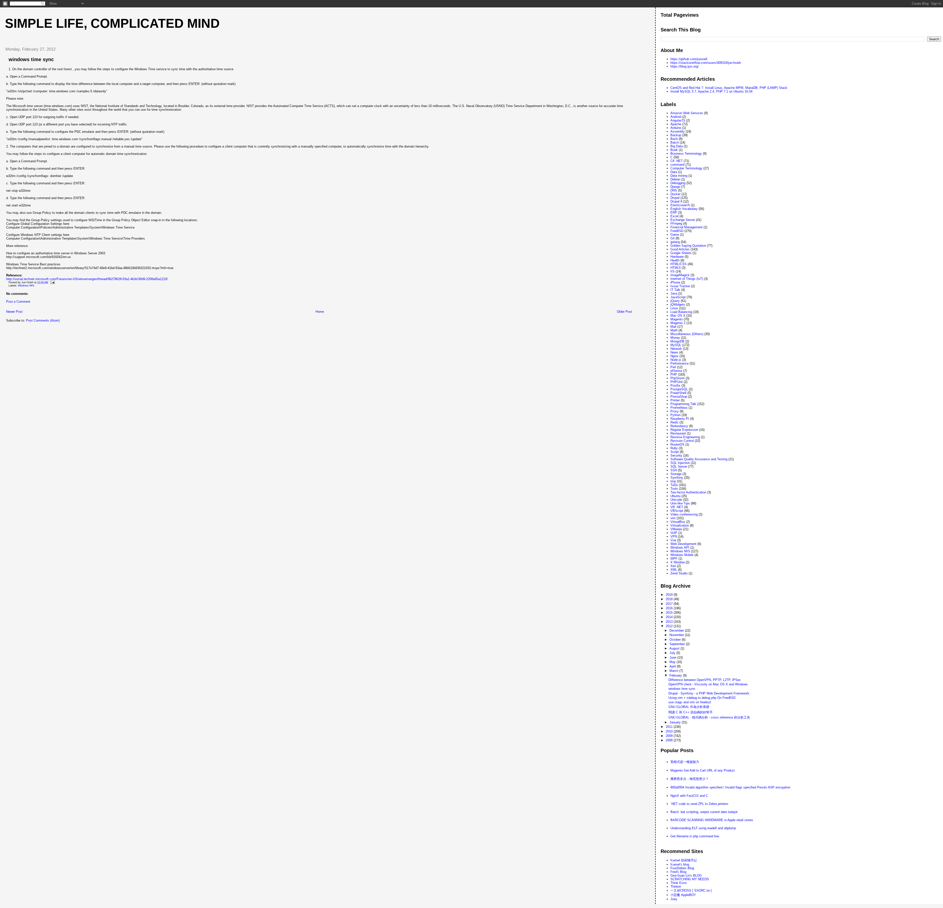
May (673, 662)
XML (673, 569)
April (673, 666)
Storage (675, 474)
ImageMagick (680, 275)
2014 (670, 617)
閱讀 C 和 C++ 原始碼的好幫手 (690, 712)
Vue (673, 540)
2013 (670, 621)
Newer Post (14, 311)
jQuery (675, 301)
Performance (679, 363)
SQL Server (678, 466)
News (674, 352)
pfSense (676, 371)
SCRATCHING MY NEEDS (689, 879)
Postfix (675, 385)
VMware (676, 529)
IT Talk (675, 290)
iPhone (675, 282)
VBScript (676, 511)
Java (673, 293)
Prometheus (679, 407)
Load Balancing (681, 312)
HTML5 (675, 268)
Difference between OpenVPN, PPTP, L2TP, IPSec (704, 680)
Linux (674, 308)
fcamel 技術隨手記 (683, 860)
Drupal (675, 198)
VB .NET (676, 507)
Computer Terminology (686, 168)
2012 (670, 626)
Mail (673, 326)
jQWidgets (677, 304)
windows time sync (31, 59)
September (677, 644)
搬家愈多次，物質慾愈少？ (689, 779)
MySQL (675, 345)
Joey (673, 899)
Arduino (675, 128)
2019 (670, 594)
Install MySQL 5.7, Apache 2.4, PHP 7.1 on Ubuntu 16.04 (711, 91)
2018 (670, 599)
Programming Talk (683, 404)
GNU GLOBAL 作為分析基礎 (688, 707)
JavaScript (678, 297)
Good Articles (680, 249)
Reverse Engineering (685, 437)
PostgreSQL (679, 389)
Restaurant (678, 433)
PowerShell (678, 393)
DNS (673, 190)
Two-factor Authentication (688, 492)
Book (674, 150)
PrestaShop (678, 396)
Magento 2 (677, 323)
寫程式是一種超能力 (684, 762)
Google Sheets (681, 253)
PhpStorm (677, 378)
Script (674, 452)
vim (673, 518)
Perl (673, 367)
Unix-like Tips (680, 503)
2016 (670, 608)
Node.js (675, 360)
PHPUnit (676, 382)
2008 (670, 740)
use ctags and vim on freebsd (689, 702)
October (675, 639)
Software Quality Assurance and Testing (698, 459)
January (675, 722)
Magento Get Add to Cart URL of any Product (702, 770)
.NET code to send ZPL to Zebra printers (699, 804)
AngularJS (677, 120)
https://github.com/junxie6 (688, 59)
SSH (673, 470)
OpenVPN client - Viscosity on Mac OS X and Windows (708, 684)
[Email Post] (52, 282)
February (676, 675)
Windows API (679, 547)
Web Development (683, 544)
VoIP (673, 533)
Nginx (674, 356)
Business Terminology (686, 153)
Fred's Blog (678, 872)
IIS (672, 271)
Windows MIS (26, 285)
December (677, 630)
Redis (674, 422)
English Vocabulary (684, 209)
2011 (670, 727)
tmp (673, 481)
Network (676, 349)
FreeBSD (676, 231)
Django (675, 187)
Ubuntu (675, 496)
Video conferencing (684, 514)
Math (674, 330)
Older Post (624, 311)
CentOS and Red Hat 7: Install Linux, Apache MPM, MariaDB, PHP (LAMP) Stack (728, 88)
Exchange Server (682, 220)
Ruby (674, 448)
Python (675, 415)
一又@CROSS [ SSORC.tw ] (691, 890)
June (673, 657)
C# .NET (676, 161)
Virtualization (679, 525)
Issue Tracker (680, 286)
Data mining (678, 175)
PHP (673, 374)
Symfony (676, 477)
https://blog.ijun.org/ (684, 66)
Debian (675, 179)
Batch (674, 142)
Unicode (676, 499)
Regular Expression (684, 430)
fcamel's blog (679, 864)
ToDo (674, 485)
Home (320, 311)
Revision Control (682, 441)
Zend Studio (679, 573)
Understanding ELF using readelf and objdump (703, 828)
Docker (675, 194)
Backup (675, 135)
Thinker (675, 886)
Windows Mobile (681, 555)
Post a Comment (18, 301)
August (674, 648)
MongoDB (677, 341)
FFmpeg (676, 223)
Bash (674, 139)
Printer (675, 400)
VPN (673, 536)
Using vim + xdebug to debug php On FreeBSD (701, 698)
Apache (675, 124)
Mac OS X (677, 315)
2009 (670, 736)
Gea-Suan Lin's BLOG (686, 875)
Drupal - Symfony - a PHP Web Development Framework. (709, 693)
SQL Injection (680, 463)
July (672, 653)
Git (672, 238)
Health (675, 260)
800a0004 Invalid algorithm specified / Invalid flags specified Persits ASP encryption (730, 787)
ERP (673, 212)
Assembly (677, 131)
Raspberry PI (679, 418)
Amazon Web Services (686, 113)
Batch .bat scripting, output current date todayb (703, 812)
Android (675, 117)
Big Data (676, 146)
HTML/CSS (678, 264)
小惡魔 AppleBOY (683, 895)
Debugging (677, 183)
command (677, 164)
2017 (670, 604)
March (674, 671)
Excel (674, 216)
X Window (677, 562)
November (677, 635)
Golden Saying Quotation (688, 245)
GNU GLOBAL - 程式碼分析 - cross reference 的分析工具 (709, 717)
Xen (673, 566)
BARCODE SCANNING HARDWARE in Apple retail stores (711, 820)
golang (675, 242)
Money (675, 337)
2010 (670, 731)
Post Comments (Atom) (43, 320)
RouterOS (677, 444)
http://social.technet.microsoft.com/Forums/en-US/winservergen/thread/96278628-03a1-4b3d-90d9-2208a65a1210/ (87, 279)
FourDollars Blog (682, 868)
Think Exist (678, 883)
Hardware (677, 256)
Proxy (674, 411)
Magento (676, 319)
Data (673, 172)
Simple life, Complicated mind (112, 23)
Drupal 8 (676, 201)
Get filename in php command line (694, 836)
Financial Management (686, 227)
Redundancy (679, 426)
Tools (674, 488)
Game (674, 234)
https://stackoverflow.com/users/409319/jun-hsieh (705, 63)
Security (676, 455)
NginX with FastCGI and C (689, 796)
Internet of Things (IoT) (686, 279)
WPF (674, 558)
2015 (670, 612)
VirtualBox (677, 522)
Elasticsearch (680, 205)
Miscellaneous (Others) (686, 334)
